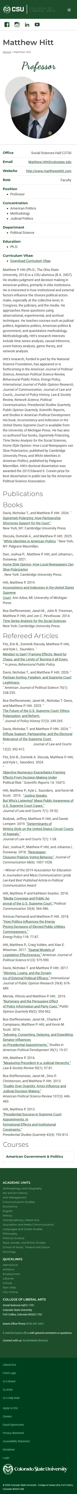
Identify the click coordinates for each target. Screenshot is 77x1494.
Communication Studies (24, 1202)
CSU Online (10, 1292)
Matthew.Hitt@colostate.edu (49, 162)
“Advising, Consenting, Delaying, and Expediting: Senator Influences (38, 1037)
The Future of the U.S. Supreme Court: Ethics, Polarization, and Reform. (36, 713)
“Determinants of (39, 824)
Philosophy (15, 1233)
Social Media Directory (35, 1340)
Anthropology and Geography (27, 1188)
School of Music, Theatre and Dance (31, 1247)
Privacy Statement (13, 1432)
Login (6, 1457)
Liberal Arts (9, 1364)
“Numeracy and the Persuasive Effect (30, 1001)
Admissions (10, 1265)
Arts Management (19, 1197)
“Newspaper (36, 852)
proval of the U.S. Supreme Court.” (28, 903)
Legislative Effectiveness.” (22, 955)
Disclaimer (9, 1449)
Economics (15, 1206)
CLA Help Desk (11, 1397)
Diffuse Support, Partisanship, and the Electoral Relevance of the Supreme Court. (37, 736)
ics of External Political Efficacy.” (26, 978)
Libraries (8, 1278)
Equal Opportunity (13, 1424)
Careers (7, 1416)
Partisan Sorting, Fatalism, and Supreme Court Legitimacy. (37, 679)
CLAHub (8, 1389)
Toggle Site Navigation (69, 10)
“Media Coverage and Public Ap (26, 898)
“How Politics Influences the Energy (29, 922)
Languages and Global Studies (27, 1229)
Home (7, 52)
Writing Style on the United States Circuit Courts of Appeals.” (38, 831)
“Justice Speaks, (35, 795)
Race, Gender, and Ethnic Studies (29, 1242)
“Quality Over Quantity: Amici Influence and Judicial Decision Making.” (34, 1088)
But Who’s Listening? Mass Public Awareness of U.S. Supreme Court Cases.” (38, 803)
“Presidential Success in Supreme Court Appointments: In (32, 1116)
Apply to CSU (10, 1408)
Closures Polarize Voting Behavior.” (28, 857)
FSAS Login (9, 1373)
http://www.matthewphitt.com (48, 171)
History (12, 1215)
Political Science (18, 1238)
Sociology (14, 1251)
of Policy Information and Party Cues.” (31, 1006)
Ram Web (9, 1287)
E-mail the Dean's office (16, 1332)
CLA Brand (9, 1381)
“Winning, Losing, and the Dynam (27, 973)
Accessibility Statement (16, 1441)
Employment (11, 1274)
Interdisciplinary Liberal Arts (26, 1220)
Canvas (7, 1283)
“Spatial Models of (41, 950)
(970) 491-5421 (35, 1323)
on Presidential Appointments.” (26, 1045)
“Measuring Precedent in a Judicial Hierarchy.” (37, 1063)
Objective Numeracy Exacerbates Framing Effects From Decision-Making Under (34, 774)
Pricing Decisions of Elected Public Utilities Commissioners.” (34, 929)
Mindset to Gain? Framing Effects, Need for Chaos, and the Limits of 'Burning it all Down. (35, 656)
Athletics (8, 1269)
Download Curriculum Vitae (30, 261)
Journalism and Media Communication (33, 1224)
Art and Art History (20, 1193)
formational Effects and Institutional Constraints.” (29, 1127)
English (12, 1211)
